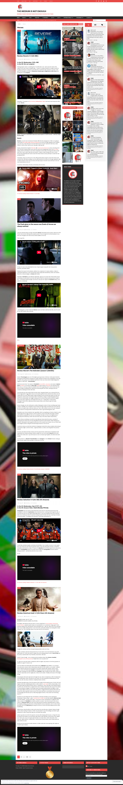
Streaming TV (79, 17)
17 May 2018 (21, 229)
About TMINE (24, 1)
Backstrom (46, 148)
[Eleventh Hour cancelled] (78, 157)
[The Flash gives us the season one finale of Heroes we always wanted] (39, 210)
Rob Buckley (27, 59)
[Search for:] (99, 20)
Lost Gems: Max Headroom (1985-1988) (94, 74)
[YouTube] (104, 1)
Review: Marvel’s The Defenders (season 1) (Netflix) (35, 370)
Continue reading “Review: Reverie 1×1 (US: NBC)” (29, 193)
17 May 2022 (73, 102)
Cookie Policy (26, 783)
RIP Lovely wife (90, 52)
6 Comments (34, 616)
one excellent (42, 384)
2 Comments (34, 503)
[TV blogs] (50, 773)
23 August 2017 (22, 374)
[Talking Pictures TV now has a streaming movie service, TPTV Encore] (78, 136)
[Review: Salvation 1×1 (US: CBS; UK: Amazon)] (39, 486)
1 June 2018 (21, 59)
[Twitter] (99, 1)
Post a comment (35, 59)
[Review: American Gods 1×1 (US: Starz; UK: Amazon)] (39, 599)
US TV (52, 17)
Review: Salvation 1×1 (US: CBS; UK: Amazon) (33, 499)
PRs (40, 1)
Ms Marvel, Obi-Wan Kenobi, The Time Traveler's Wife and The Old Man (72, 68)
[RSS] (106, 1)
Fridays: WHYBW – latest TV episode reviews (24, 768)
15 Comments (35, 374)
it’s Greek (56, 149)
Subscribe (89, 778)
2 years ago (95, 52)
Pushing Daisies (29, 658)
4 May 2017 (21, 616)
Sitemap (45, 1)
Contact (51, 1)
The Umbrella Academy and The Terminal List (72, 36)
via (18, 340)
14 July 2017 (21, 503)
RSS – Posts (89, 766)
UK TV (58, 17)
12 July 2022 (73, 55)
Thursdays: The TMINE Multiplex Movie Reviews (25, 765)
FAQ (29, 1)
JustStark (93, 54)
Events (24, 17)
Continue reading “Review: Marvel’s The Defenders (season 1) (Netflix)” (34, 469)
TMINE (92, 42)
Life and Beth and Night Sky (71, 84)
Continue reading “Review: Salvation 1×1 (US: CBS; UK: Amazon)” (32, 582)
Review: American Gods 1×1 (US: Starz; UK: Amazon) (35, 613)
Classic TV (89, 17)
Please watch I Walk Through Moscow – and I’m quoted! (71, 53)
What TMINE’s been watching (70, 24)
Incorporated (40, 148)
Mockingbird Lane (21, 658)
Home (18, 1)
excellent (22, 385)
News (18, 17)
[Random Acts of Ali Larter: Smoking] (67, 115)
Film (30, 17)
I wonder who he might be (39, 698)
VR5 (30, 101)
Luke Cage (45, 684)
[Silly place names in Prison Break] (67, 147)
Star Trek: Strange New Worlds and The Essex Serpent (72, 100)
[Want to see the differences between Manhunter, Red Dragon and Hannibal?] (67, 157)
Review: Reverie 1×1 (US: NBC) (27, 56)
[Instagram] (101, 1)
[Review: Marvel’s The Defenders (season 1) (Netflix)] (39, 357)
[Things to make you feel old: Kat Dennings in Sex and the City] (78, 115)
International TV (68, 17)
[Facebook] (96, 1)
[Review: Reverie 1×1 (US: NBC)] (39, 42)
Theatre (37, 17)
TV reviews (45, 17)
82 (27, 757)
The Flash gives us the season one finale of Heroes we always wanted (36, 225)
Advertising (35, 1)
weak (38, 385)
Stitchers (33, 101)
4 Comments (79, 71)
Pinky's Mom (93, 65)
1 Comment (34, 229)
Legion (43, 101)
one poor (48, 384)
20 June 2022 (73, 71)
